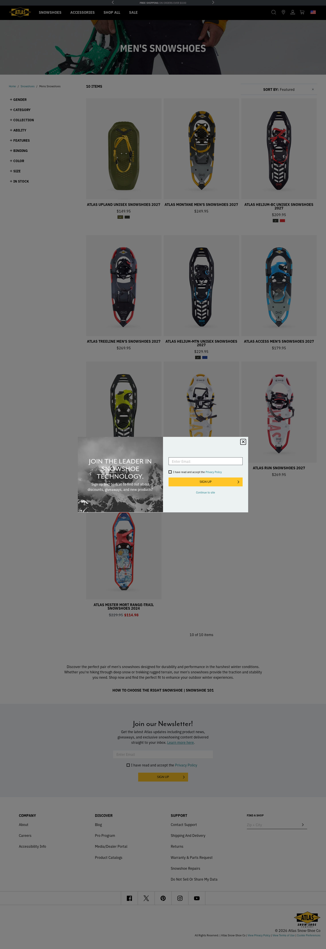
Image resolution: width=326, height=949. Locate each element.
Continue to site (205, 492)
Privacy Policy (214, 472)
